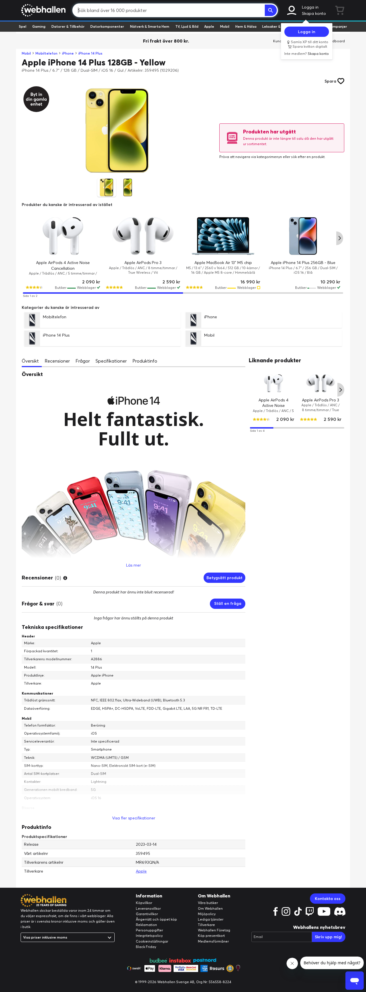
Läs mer (133, 565)
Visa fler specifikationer (133, 818)
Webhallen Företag (214, 930)
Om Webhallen (210, 908)
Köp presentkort (211, 935)
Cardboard (335, 41)
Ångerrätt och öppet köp (156, 919)
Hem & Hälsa (245, 26)
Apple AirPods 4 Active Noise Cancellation (273, 405)
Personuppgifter (149, 930)
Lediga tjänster (210, 919)
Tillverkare (206, 925)
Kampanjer (337, 26)
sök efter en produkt (308, 157)
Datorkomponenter (107, 26)
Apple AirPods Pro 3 (143, 262)
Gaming (38, 26)
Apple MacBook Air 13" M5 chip (223, 262)
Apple (209, 26)
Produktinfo (144, 361)
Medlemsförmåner (213, 941)
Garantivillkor (147, 914)
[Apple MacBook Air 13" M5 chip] (223, 236)
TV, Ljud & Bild (186, 26)
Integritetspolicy (149, 935)
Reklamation (146, 925)
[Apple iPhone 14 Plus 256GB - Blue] (303, 236)
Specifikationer (111, 361)
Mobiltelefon (46, 53)
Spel (22, 26)
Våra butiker (208, 903)
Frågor (82, 361)
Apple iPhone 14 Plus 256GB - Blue (303, 262)
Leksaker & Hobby (277, 26)
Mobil (224, 26)
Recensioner (57, 361)
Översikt (30, 361)
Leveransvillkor (148, 908)
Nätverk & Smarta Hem (149, 26)
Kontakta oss (328, 898)
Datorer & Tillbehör (68, 26)
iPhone (68, 53)
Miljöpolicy (207, 914)
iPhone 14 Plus (90, 53)
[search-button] (271, 10)
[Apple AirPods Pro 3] (143, 236)
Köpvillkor (144, 903)
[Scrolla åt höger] (339, 238)
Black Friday (146, 947)
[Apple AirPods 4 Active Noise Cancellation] (63, 236)
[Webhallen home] (42, 10)
